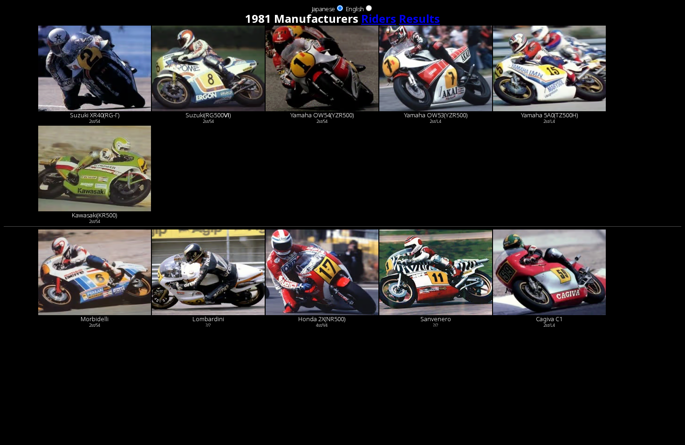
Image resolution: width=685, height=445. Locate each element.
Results (419, 18)
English (354, 9)
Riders (378, 18)
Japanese (323, 9)
